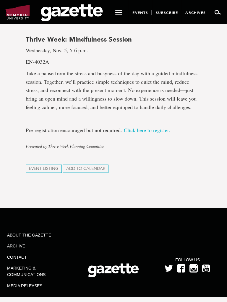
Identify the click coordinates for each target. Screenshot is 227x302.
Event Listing (44, 168)
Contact (17, 257)
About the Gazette (29, 235)
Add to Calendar (85, 168)
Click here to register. (147, 130)
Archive (16, 246)
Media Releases (24, 285)
